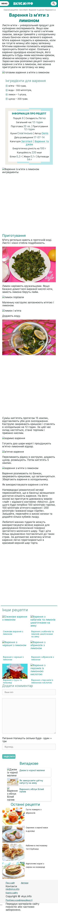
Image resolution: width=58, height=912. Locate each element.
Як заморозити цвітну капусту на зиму (31, 781)
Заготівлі (26, 141)
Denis (45, 133)
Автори (24, 882)
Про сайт (10, 882)
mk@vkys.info (12, 889)
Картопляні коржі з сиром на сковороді (35, 865)
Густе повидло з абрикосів (33, 811)
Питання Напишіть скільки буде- (27, 740)
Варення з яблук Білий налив (31, 790)
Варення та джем (37, 143)
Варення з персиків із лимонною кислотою (42, 681)
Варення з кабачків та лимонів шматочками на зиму (42, 634)
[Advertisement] (29, 204)
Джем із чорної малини (32, 770)
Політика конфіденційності (19, 900)
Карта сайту (12, 892)
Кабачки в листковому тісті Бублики (36, 847)
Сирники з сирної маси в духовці (37, 829)
